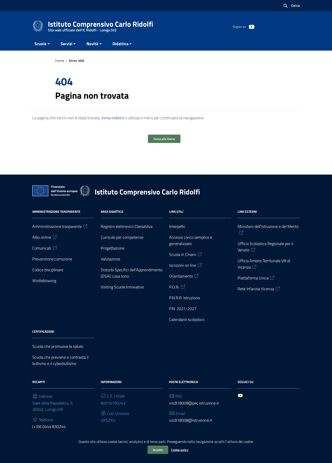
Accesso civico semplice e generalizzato (190, 240)
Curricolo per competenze (122, 237)
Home (59, 60)
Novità (92, 44)
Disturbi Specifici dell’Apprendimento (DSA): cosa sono (131, 273)
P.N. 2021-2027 (182, 309)
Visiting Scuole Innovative (122, 287)
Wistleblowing (44, 281)
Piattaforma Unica (253, 278)
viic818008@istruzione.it (190, 420)
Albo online (41, 237)
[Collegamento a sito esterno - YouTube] (251, 26)
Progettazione (112, 248)
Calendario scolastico (186, 319)
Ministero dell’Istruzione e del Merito (268, 226)
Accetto (158, 449)
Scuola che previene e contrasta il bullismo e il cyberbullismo (60, 360)
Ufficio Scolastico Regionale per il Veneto (265, 247)
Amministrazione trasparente (57, 226)
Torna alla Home (164, 138)
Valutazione (110, 259)
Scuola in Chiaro (182, 254)
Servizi (66, 44)
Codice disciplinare (47, 270)
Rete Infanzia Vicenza (256, 289)
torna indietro (112, 118)
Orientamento (181, 276)
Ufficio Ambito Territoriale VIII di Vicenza (264, 264)
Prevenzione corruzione (52, 259)
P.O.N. (174, 287)
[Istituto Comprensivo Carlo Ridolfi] (38, 26)
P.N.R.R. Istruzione (184, 298)
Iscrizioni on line (182, 265)
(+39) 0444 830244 (49, 426)
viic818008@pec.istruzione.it (194, 403)
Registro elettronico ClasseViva (126, 226)
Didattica (120, 44)
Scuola (40, 44)
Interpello (177, 226)
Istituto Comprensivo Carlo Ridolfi (100, 25)
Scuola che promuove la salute (57, 346)
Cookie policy (179, 449)
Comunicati (41, 248)
